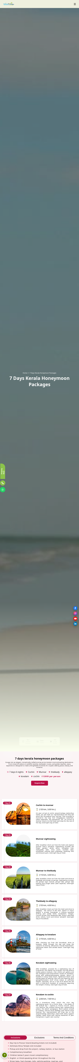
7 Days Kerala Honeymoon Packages (43, 373)
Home (25, 373)
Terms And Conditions (63, 1037)
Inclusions (15, 1037)
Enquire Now (40, 783)
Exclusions (39, 1037)
